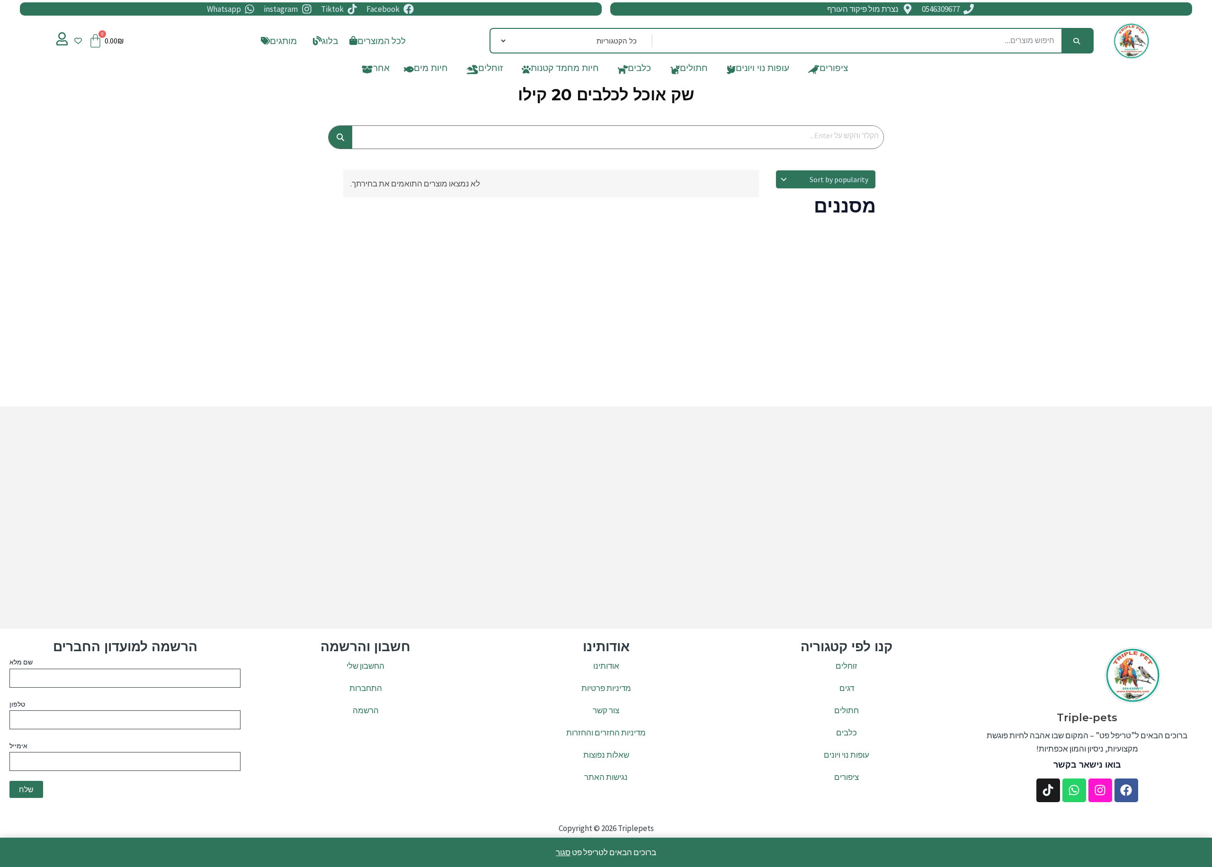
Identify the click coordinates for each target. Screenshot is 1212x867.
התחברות (365, 688)
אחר (381, 69)
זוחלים (490, 69)
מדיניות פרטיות (606, 688)
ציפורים (834, 69)
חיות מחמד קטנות (565, 69)
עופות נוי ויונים (762, 69)
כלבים (639, 69)
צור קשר (606, 710)
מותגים (283, 40)
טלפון (17, 704)
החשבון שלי (365, 666)
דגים (846, 688)
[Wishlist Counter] (78, 40)
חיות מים (431, 69)
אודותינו (606, 666)
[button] (323, 41)
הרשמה (366, 710)
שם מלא (21, 662)
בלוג (330, 40)
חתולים (694, 69)
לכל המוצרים (381, 40)
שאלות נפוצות (606, 755)
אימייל (18, 746)
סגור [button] (563, 852)
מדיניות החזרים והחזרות (606, 732)
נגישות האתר (606, 777)
